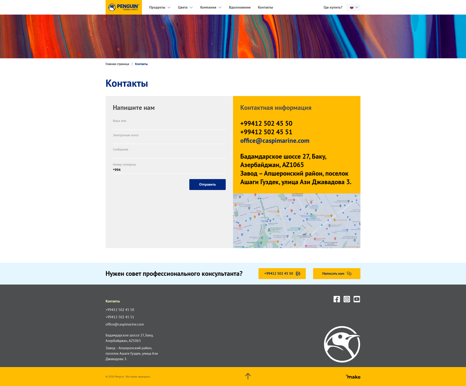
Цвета (182, 7)
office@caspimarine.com (274, 140)
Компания (208, 7)
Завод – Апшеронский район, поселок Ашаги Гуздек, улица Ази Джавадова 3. (296, 177)
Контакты (265, 7)
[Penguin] (124, 7)
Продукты (157, 7)
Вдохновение (240, 7)
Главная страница (117, 64)
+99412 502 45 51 (266, 132)
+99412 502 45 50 (266, 123)
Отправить (207, 184)
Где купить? (333, 7)
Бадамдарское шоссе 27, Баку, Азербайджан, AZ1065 (283, 160)
